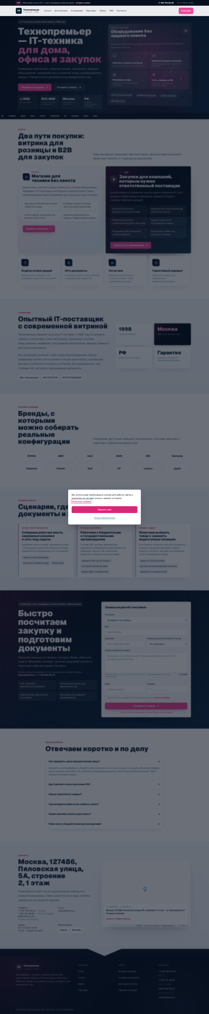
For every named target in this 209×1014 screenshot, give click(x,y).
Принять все (104, 509)
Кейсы (103, 10)
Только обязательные (104, 518)
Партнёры (91, 10)
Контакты (122, 10)
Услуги (47, 10)
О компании (77, 10)
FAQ (111, 10)
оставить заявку (83, 3)
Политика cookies (81, 501)
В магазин (186, 11)
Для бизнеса (61, 10)
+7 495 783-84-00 (166, 3)
